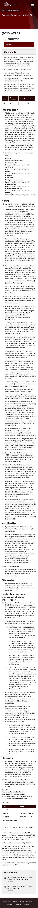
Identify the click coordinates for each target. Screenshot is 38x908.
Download (8, 44)
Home (3, 10)
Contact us (6, 901)
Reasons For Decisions (13, 10)
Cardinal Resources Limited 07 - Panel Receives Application (19, 887)
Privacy (22, 901)
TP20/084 (10, 881)
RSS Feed (26, 904)
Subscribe (18, 904)
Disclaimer (29, 901)
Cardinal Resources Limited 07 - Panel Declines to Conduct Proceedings (19, 878)
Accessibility (10, 904)
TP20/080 (10, 890)
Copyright (15, 901)
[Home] (13, 4)
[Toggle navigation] (32, 4)
